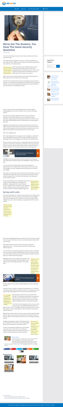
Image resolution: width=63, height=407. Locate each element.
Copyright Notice (24, 405)
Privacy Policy (31, 405)
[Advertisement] (38, 3)
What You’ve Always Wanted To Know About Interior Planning (17, 398)
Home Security (7, 395)
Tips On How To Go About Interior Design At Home (14, 396)
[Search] (58, 66)
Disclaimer (48, 405)
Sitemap (53, 405)
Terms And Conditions (40, 405)
